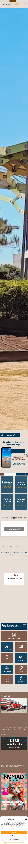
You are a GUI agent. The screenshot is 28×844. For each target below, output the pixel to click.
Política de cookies (7, 842)
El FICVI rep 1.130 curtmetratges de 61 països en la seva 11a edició (12, 765)
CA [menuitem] (12, 1)
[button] (26, 819)
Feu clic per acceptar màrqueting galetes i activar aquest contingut (14, 529)
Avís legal (22, 842)
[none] (12, 1)
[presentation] (1, 457)
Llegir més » (3, 734)
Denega (14, 835)
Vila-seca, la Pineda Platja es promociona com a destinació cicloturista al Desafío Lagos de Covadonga (14, 729)
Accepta (14, 832)
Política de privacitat (15, 842)
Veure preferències (14, 839)
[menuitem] (12, 1)
